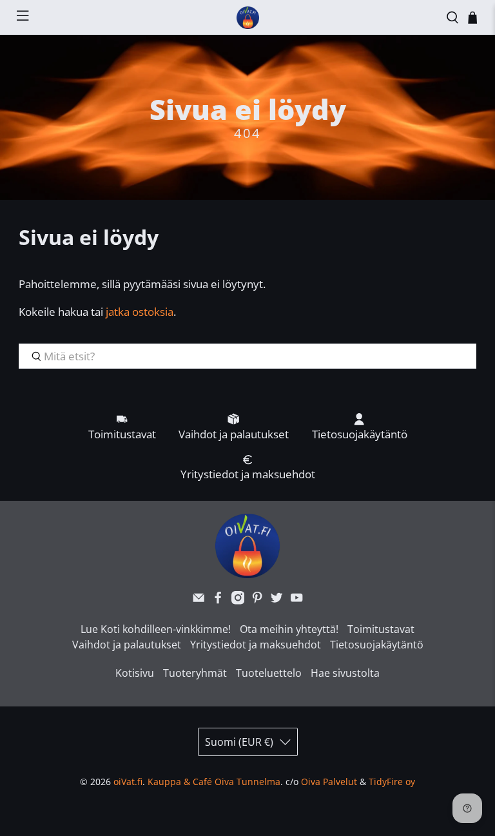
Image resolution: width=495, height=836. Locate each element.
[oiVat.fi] (247, 17)
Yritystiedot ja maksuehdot (255, 644)
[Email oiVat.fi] (198, 601)
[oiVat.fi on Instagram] (237, 601)
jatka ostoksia (139, 311)
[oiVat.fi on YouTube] (296, 601)
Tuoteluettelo (269, 673)
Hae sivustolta (345, 673)
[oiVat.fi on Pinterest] (257, 601)
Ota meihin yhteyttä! (289, 629)
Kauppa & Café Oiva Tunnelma (214, 781)
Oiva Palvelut (329, 781)
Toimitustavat (380, 629)
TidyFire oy (392, 781)
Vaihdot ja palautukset (126, 644)
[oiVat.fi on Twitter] (276, 601)
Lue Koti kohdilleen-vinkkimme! (156, 629)
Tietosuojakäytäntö (376, 644)
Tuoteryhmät (195, 673)
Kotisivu (134, 673)
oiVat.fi (127, 781)
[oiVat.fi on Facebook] (217, 601)
